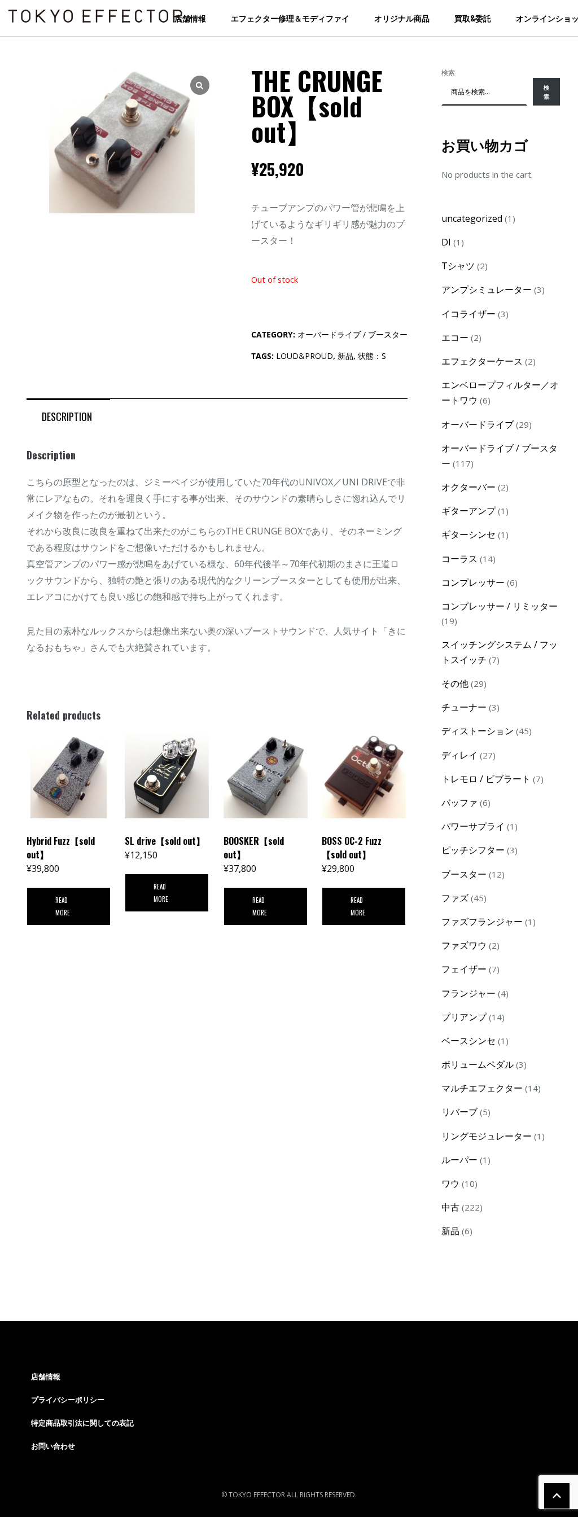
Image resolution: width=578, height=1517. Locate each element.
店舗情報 (190, 18)
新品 (345, 355)
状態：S (372, 355)
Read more (62, 906)
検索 (448, 72)
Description (67, 416)
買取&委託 (472, 18)
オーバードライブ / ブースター (352, 334)
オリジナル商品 (402, 18)
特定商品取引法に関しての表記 (82, 1423)
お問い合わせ (53, 1446)
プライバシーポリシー (67, 1400)
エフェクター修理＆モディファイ (290, 18)
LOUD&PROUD (304, 355)
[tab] (67, 416)
